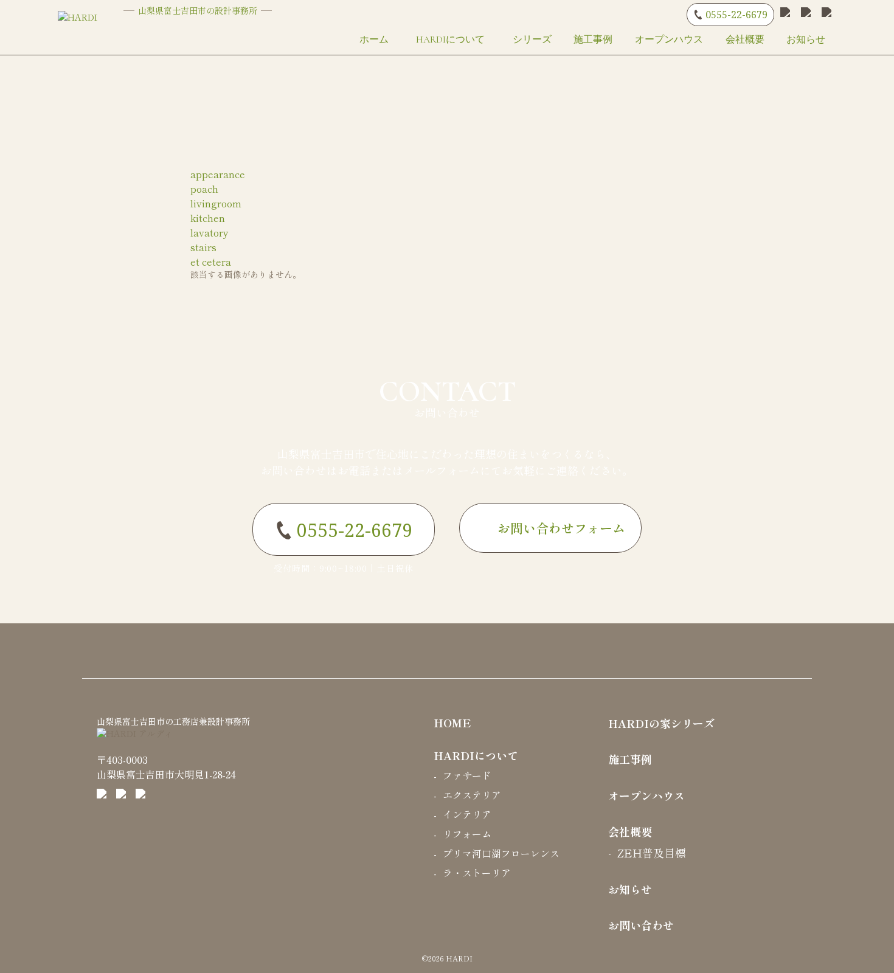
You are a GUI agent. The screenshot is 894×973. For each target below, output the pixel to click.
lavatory (209, 232)
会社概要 (745, 39)
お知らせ (805, 39)
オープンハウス (669, 39)
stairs (203, 247)
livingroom (215, 203)
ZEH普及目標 (651, 852)
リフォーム (467, 833)
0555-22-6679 (736, 14)
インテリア (467, 814)
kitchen (207, 217)
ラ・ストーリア (477, 872)
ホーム (374, 39)
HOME (452, 722)
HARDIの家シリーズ (661, 723)
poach (204, 188)
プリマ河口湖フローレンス (501, 853)
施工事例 (592, 39)
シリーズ (532, 39)
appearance (217, 174)
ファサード (467, 775)
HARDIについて (450, 39)
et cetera (210, 261)
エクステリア (472, 795)
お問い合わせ (447, 404)
